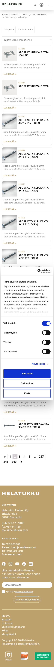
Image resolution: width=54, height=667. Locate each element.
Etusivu (5, 14)
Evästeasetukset (11, 554)
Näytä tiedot (38, 363)
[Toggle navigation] (50, 5)
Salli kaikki (27, 373)
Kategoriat (8, 29)
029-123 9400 (16, 523)
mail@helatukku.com (15, 530)
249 (14, 462)
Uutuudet (7, 623)
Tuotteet (14, 14)
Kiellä (27, 393)
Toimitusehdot (11, 544)
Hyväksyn (19, 591)
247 (41, 456)
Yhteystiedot (9, 634)
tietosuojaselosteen (24, 591)
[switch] (46, 332)
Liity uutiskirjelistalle (27, 599)
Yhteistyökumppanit (13, 626)
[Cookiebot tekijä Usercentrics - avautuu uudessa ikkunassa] (38, 271)
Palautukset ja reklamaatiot (19, 547)
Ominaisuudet (25, 29)
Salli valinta (27, 383)
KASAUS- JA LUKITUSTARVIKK (34, 14)
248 (5, 462)
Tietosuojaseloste (13, 551)
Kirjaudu (41, 5)
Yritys (5, 630)
